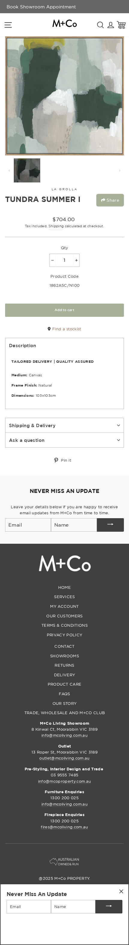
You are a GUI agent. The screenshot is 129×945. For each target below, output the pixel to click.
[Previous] (9, 170)
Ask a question (26, 440)
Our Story (64, 703)
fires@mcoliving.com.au (64, 827)
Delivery (64, 675)
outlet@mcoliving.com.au (64, 758)
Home (64, 587)
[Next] (120, 170)
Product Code (64, 276)
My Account (64, 606)
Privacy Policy (64, 635)
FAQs (64, 694)
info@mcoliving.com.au (64, 735)
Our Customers (64, 616)
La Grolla (65, 189)
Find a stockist (66, 329)
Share (112, 200)
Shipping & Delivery (32, 425)
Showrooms (64, 656)
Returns (64, 665)
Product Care (65, 684)
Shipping (56, 226)
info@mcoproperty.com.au (64, 781)
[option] (41, 6)
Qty (64, 248)
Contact (64, 646)
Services (64, 597)
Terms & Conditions (64, 625)
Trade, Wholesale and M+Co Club (64, 713)
